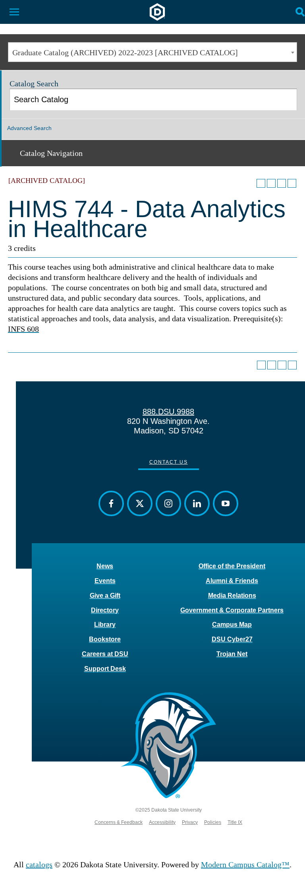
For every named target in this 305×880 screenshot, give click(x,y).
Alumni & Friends (232, 580)
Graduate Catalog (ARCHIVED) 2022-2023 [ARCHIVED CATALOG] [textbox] (125, 52)
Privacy (190, 822)
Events (105, 580)
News (105, 566)
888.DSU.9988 (168, 411)
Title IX (235, 822)
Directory (105, 610)
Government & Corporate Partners (232, 610)
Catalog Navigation (51, 153)
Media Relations (232, 595)
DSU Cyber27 (232, 639)
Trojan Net (231, 654)
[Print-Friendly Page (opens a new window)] (281, 183)
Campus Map (232, 624)
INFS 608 (23, 328)
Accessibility (162, 822)
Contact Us (168, 462)
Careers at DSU (105, 654)
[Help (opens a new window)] (292, 183)
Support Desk (105, 668)
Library (105, 624)
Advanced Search (29, 128)
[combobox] (152, 52)
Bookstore (105, 639)
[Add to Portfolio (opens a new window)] (261, 183)
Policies (212, 822)
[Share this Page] (271, 183)
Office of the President (232, 566)
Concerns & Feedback (119, 822)
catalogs (39, 864)
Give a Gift (105, 595)
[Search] (286, 100)
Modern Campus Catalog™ (245, 864)
